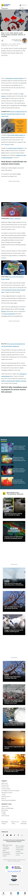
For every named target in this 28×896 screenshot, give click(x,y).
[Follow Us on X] (22, 835)
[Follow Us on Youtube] (11, 835)
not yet (7, 144)
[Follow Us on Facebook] (3, 835)
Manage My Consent (6, 792)
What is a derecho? (15, 218)
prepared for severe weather (14, 78)
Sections (22, 8)
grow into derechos (9, 314)
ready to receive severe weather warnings (13, 381)
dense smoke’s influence (15, 148)
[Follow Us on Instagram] (7, 835)
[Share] (2, 41)
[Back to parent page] (4, 7)
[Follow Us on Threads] (18, 835)
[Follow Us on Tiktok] (14, 835)
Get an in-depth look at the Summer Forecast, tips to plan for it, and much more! (14, 114)
